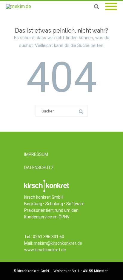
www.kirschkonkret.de (45, 249)
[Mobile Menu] (111, 7)
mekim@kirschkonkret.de (58, 243)
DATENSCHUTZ (39, 167)
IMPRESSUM (36, 154)
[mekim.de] (20, 6)
